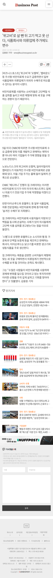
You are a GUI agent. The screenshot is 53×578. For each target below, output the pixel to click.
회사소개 (10, 532)
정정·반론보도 (22, 541)
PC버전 (26, 526)
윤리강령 (19, 532)
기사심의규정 (35, 541)
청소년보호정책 (8, 541)
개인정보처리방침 (32, 532)
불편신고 (47, 541)
